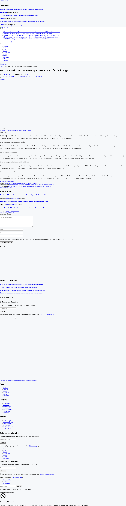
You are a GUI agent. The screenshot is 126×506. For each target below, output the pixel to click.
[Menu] (0, 63)
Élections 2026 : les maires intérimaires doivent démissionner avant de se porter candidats (30, 37)
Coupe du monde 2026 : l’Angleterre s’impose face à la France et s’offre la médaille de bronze (26, 207)
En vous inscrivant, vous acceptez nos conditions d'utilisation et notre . (28, 314)
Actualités (6, 46)
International (3, 12)
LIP (4, 58)
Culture (5, 55)
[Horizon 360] (4, 27)
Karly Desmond (14, 204)
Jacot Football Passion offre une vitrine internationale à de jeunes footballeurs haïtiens (23, 195)
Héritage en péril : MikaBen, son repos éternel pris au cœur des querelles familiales (31, 184)
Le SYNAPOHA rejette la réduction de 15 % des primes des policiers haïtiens (26, 39)
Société (5, 51)
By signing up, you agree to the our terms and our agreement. (22, 446)
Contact (5, 60)
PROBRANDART (17, 477)
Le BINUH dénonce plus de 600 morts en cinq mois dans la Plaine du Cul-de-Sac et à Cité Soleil (22, 21)
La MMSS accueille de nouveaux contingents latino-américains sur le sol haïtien (30, 186)
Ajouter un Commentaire (7, 212)
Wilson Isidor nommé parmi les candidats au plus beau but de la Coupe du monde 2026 (24, 201)
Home (1, 66)
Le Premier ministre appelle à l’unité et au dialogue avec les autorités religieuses (19, 15)
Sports (5, 54)
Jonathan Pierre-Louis (7, 74)
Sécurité (5, 49)
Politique (2, 18)
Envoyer (19, 486)
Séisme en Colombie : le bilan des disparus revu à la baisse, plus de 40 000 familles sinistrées (21, 9)
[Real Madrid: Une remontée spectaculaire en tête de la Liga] (36, 127)
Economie (6, 57)
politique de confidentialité (47, 314)
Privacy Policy (33, 446)
